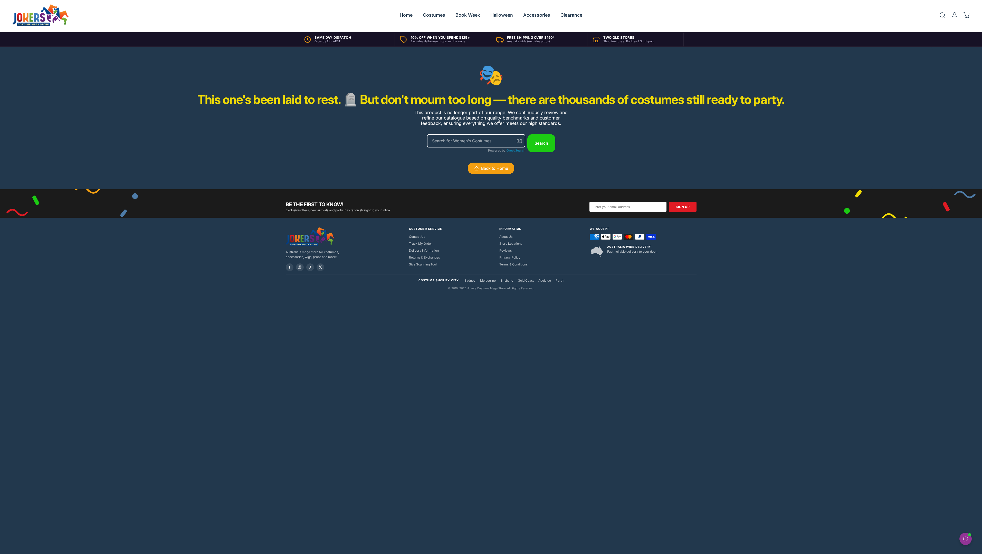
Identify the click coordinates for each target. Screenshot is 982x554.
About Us (505, 237)
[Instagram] (300, 267)
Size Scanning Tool (423, 264)
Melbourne (488, 280)
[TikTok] (310, 267)
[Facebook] (289, 267)
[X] (320, 267)
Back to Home (494, 168)
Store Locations (510, 243)
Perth (560, 280)
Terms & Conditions (513, 264)
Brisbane (506, 280)
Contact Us (417, 237)
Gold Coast (526, 280)
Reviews (505, 250)
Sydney (469, 280)
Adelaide (544, 280)
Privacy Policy (509, 257)
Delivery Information (424, 250)
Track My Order (420, 243)
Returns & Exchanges (424, 257)
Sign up (683, 207)
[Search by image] (519, 141)
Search (541, 143)
